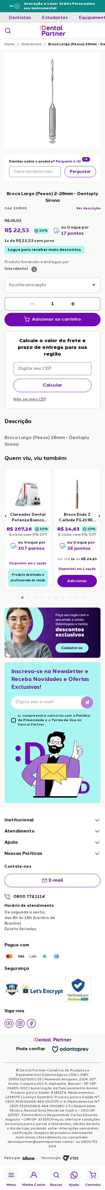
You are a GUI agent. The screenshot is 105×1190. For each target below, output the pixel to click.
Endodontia (32, 44)
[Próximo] (99, 516)
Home (9, 44)
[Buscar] (7, 30)
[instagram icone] (20, 1023)
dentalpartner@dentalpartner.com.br (41, 1142)
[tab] (19, 17)
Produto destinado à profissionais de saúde (28, 578)
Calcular (52, 385)
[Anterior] (6, 516)
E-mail (56, 880)
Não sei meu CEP (29, 399)
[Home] (53, 31)
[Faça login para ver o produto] (28, 494)
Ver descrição (88, 208)
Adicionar (77, 581)
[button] (32, 304)
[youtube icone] (8, 1023)
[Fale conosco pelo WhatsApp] (74, 1175)
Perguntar (80, 172)
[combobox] (52, 285)
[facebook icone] (31, 1023)
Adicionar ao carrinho (56, 319)
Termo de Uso (64, 720)
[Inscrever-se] (87, 702)
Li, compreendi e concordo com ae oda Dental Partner (54, 720)
